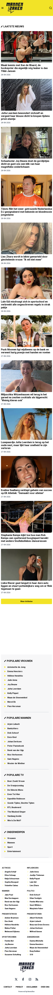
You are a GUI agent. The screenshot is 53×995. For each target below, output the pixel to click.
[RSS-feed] (36, 979)
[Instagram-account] (29, 979)
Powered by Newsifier (26, 991)
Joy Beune (12, 684)
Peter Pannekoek (15, 746)
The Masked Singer (16, 812)
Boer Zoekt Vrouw (16, 781)
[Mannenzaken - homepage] (14, 8)
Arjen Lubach (13, 724)
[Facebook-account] (23, 979)
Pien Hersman (14, 706)
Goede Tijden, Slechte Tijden (20, 803)
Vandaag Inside (14, 816)
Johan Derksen (14, 741)
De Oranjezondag (15, 785)
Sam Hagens (13, 759)
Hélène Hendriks (15, 676)
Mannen (11, 842)
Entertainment (14, 851)
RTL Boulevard (14, 807)
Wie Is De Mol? (14, 820)
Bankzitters (12, 728)
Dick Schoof (13, 733)
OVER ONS (45, 987)
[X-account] (16, 979)
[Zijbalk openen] (2, 7)
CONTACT (8, 987)
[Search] (50, 7)
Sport (10, 847)
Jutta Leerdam (14, 689)
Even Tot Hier (13, 794)
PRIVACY (19, 987)
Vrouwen (11, 838)
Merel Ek (11, 702)
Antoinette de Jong (16, 667)
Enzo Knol (12, 737)
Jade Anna (12, 680)
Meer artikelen (26, 601)
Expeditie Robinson (16, 799)
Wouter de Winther (16, 763)
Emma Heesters (14, 671)
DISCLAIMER (31, 987)
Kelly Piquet (12, 693)
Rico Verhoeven (14, 755)
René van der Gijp (15, 750)
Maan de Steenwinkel (17, 697)
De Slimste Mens (15, 790)
